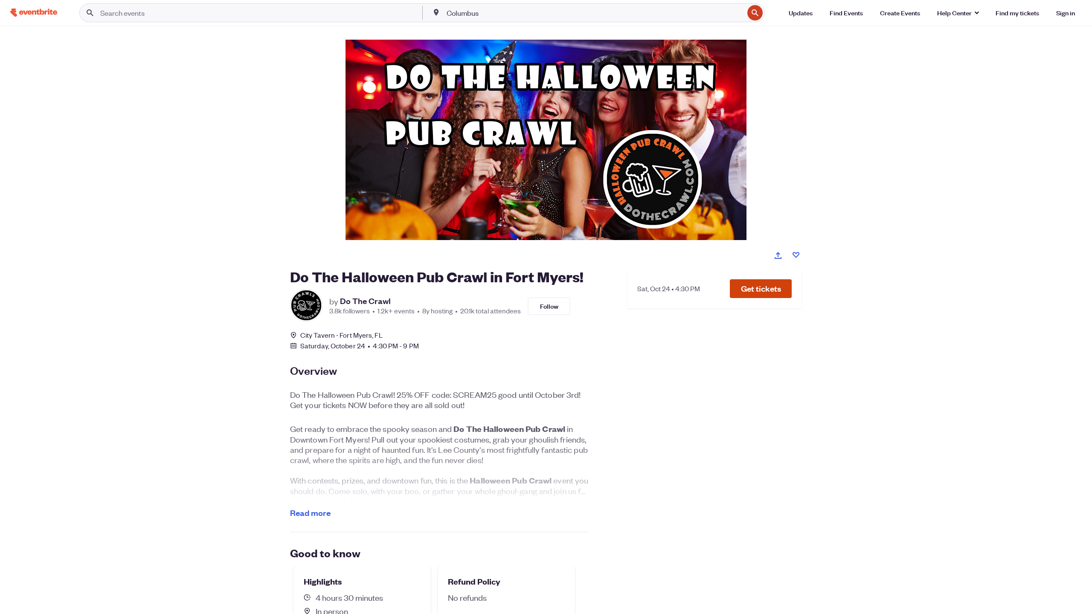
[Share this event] (778, 255)
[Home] (33, 12)
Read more (310, 512)
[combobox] (594, 13)
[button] (761, 288)
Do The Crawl (365, 301)
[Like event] (796, 255)
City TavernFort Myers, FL (341, 334)
